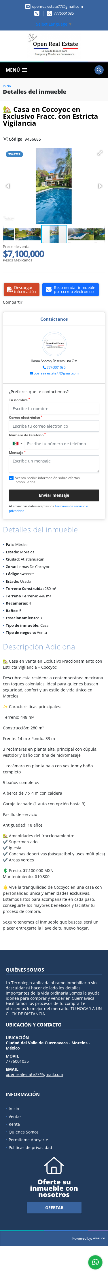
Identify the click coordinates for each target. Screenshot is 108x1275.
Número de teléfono (27, 435)
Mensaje (17, 452)
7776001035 (64, 13)
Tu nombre (19, 399)
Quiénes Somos (24, 1132)
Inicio (7, 86)
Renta (14, 1124)
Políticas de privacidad (30, 1147)
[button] (100, 153)
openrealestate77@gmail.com (56, 373)
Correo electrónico (25, 417)
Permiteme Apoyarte (28, 1139)
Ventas (15, 1116)
